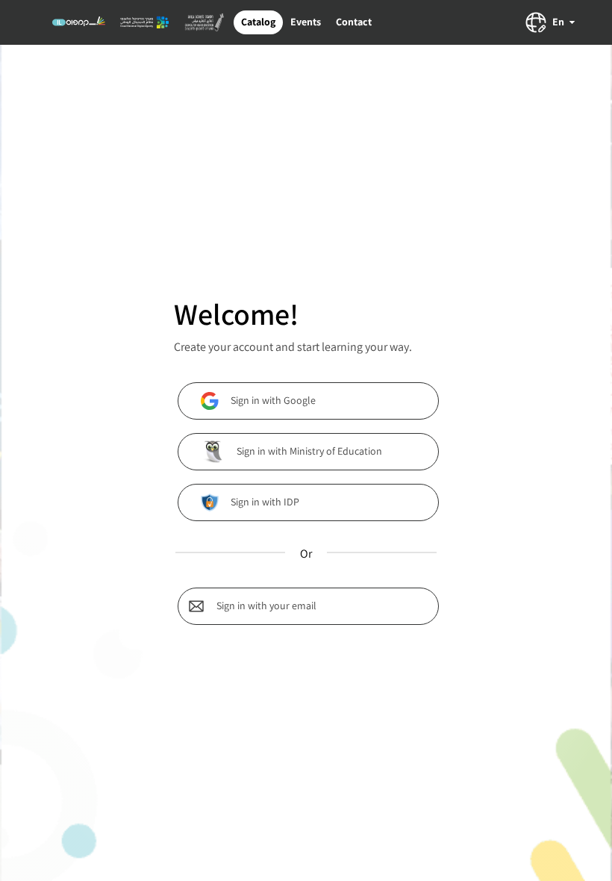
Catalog (258, 21)
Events (305, 21)
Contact (354, 21)
